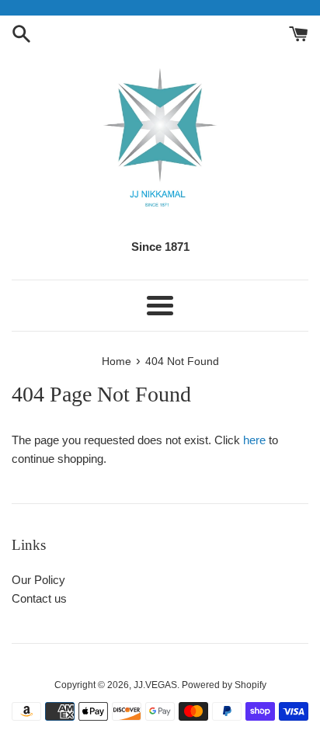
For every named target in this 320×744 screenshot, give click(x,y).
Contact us (39, 598)
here (254, 440)
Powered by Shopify (224, 685)
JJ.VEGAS (155, 685)
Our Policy (38, 579)
